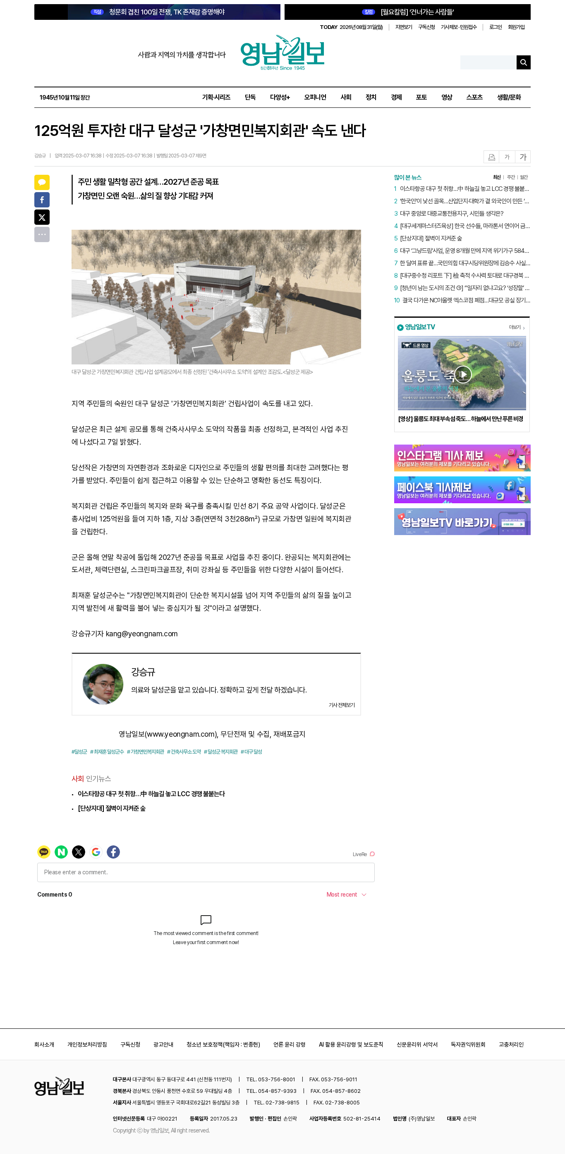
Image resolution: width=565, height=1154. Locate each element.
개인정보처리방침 (87, 1044)
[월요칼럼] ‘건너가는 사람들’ (409, 12)
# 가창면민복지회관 (145, 752)
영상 (446, 97)
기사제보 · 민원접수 (458, 27)
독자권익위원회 (468, 1044)
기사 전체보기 (341, 705)
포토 (421, 97)
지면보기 (403, 27)
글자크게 (523, 157)
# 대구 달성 (251, 752)
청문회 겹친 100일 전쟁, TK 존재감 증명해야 (159, 12)
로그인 (495, 27)
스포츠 (475, 97)
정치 (371, 97)
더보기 (514, 327)
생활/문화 (509, 97)
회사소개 (44, 1044)
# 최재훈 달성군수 (107, 752)
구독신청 (426, 27)
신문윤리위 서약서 (417, 1044)
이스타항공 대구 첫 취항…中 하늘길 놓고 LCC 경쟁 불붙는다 (151, 794)
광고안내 (163, 1044)
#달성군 (79, 752)
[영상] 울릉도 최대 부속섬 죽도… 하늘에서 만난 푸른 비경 (460, 419)
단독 (250, 97)
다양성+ (280, 97)
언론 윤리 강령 (289, 1044)
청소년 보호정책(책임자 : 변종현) (223, 1044)
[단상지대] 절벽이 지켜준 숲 (112, 808)
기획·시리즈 (216, 97)
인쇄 (492, 157)
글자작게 (507, 157)
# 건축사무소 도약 (184, 752)
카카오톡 (42, 182)
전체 (42, 234)
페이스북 (42, 199)
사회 (345, 97)
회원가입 (516, 27)
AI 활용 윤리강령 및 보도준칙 (351, 1044)
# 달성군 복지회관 (220, 752)
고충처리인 (511, 1044)
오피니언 (315, 97)
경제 (396, 97)
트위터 (42, 217)
